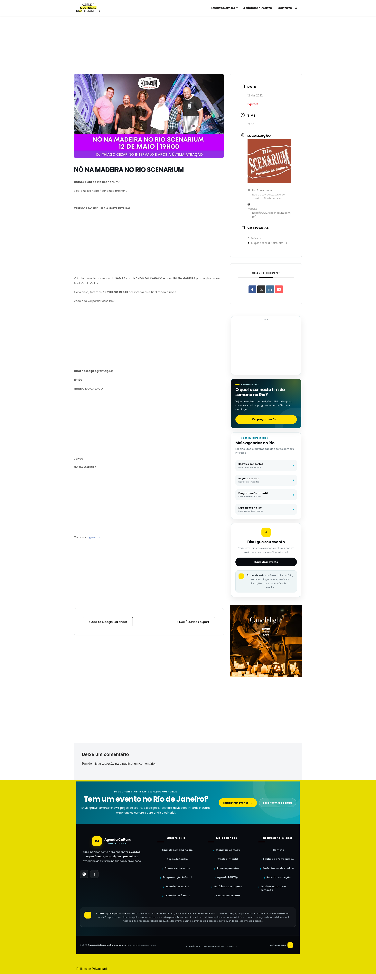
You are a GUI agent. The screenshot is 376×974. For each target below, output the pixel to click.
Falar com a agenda (277, 803)
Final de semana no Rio (177, 850)
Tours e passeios (228, 868)
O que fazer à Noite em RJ (269, 243)
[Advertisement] (188, 44)
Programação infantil (177, 877)
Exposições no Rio (177, 886)
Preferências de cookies (278, 868)
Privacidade (193, 946)
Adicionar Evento (257, 8)
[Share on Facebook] (252, 289)
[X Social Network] (261, 289)
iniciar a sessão (103, 763)
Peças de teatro (177, 859)
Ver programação (266, 419)
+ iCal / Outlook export (192, 622)
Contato (284, 8)
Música (256, 238)
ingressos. (93, 537)
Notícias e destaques (228, 886)
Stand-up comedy (228, 850)
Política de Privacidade (278, 859)
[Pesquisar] (296, 7)
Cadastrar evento (266, 562)
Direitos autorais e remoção (273, 888)
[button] (237, 8)
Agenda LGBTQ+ (228, 877)
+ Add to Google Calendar (108, 622)
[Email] (279, 289)
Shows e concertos (177, 868)
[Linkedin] (270, 289)
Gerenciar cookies (213, 946)
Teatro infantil (228, 859)
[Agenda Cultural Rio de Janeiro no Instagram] (84, 874)
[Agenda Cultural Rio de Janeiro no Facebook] (94, 874)
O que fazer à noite (177, 895)
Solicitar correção (278, 877)
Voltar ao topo (280, 945)
